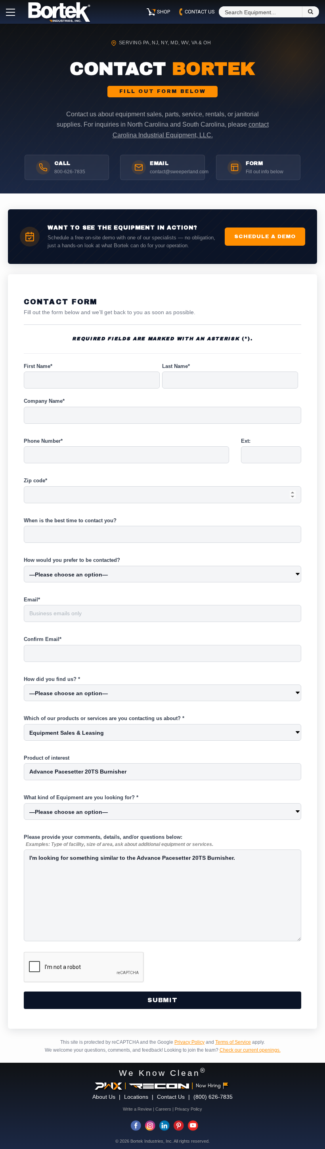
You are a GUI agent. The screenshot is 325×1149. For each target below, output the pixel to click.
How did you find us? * (52, 679)
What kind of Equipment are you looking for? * (81, 797)
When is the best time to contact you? (70, 520)
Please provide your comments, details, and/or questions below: (118, 841)
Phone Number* (43, 441)
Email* (32, 600)
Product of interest (46, 758)
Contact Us (171, 1097)
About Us (103, 1097)
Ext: (245, 441)
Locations (136, 1097)
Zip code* (35, 480)
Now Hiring (208, 1085)
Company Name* (44, 401)
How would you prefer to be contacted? (72, 560)
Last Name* (176, 366)
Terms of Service (233, 1042)
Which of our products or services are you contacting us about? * (104, 718)
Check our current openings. (250, 1050)
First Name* (38, 366)
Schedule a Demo (265, 236)
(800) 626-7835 (213, 1097)
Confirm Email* (42, 639)
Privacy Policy (189, 1042)
